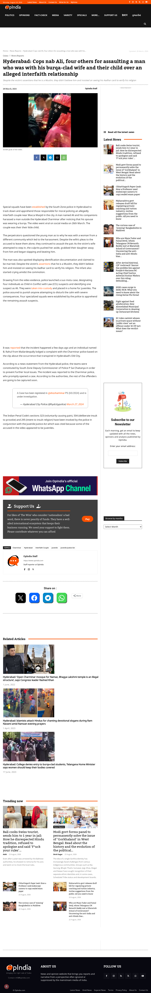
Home (5, 51)
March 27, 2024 (75, 404)
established (38, 206)
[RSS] (136, 2)
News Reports (15, 51)
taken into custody (41, 288)
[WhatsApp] (143, 2)
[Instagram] (133, 2)
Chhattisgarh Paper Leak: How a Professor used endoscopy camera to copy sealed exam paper (32, 887)
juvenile (55, 548)
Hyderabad (28, 548)
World (6, 827)
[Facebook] (129, 2)
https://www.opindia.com (33, 560)
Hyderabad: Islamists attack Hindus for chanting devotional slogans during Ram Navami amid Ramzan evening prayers (47, 722)
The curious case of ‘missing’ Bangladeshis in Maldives (31, 904)
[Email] (57, 157)
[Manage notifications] (6, 986)
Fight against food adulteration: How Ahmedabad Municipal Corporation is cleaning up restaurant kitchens (127, 307)
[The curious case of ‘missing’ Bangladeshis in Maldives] (9, 906)
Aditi (5, 854)
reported (15, 347)
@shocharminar (56, 393)
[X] (139, 2)
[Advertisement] (56, 933)
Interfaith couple (42, 548)
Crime (5, 56)
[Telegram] (50, 157)
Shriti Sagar (58, 854)
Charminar (17, 548)
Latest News (112, 139)
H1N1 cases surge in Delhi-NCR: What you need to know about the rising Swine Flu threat (127, 291)
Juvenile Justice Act (68, 548)
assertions (44, 263)
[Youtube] (146, 2)
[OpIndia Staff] (13, 562)
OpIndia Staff (91, 88)
